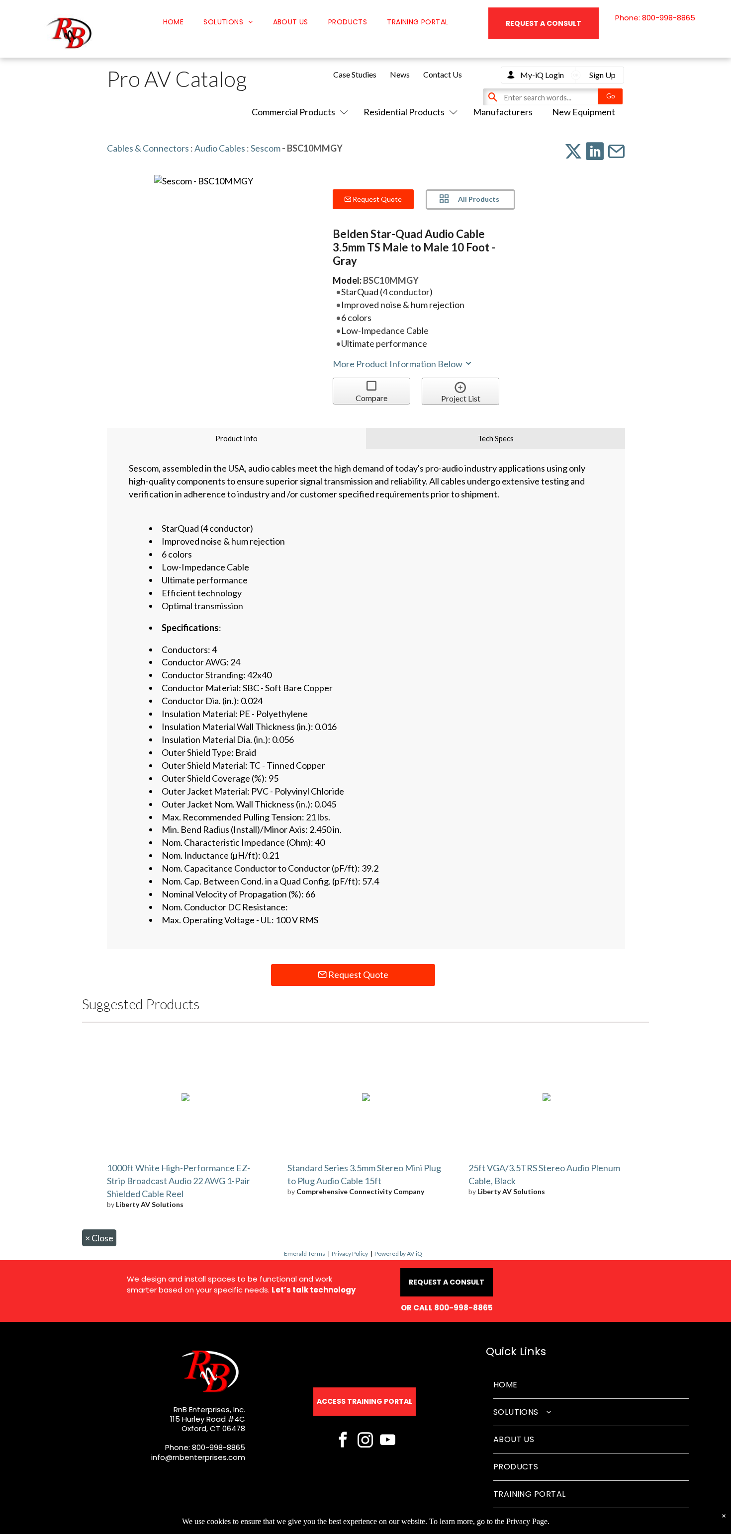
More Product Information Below (398, 363)
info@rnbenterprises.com (198, 1457)
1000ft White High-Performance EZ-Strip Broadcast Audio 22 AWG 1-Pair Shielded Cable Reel (178, 1180)
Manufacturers (503, 111)
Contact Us (442, 74)
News (400, 74)
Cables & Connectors (148, 148)
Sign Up (602, 75)
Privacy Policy (350, 1253)
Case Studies (354, 74)
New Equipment (583, 111)
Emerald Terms (304, 1253)
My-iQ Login (542, 75)
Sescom (265, 148)
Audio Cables (219, 148)
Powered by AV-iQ (398, 1253)
